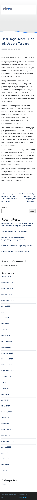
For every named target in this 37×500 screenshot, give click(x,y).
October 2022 (6, 435)
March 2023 (5, 406)
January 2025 (6, 277)
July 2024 (5, 312)
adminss (18, 49)
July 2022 (5, 453)
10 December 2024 (7, 49)
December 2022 (7, 424)
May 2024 (5, 324)
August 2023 (6, 377)
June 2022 (5, 459)
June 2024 (5, 318)
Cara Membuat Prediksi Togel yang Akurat (16, 246)
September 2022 (7, 441)
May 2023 (5, 394)
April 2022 (5, 470)
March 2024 (5, 335)
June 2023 (5, 388)
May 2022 (5, 465)
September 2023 (7, 371)
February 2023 (6, 412)
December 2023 (7, 353)
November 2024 (7, 288)
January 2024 (6, 347)
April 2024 (5, 330)
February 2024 (6, 341)
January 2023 (6, 418)
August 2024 (6, 306)
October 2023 (6, 365)
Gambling (4, 484)
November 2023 (7, 359)
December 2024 (7, 283)
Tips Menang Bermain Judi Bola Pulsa (14, 231)
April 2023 (5, 400)
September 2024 (7, 300)
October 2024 (6, 294)
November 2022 (7, 429)
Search (4, 207)
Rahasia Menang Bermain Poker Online (15, 252)
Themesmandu (22, 497)
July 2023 (5, 382)
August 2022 (6, 447)
